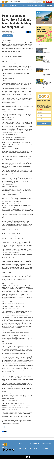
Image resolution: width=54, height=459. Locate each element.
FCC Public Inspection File (34, 443)
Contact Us (43, 445)
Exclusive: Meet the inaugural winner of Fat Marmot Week (47, 51)
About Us (20, 443)
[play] (3, 5)
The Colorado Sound (45, 448)
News (44, 56)
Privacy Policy (32, 445)
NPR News (45, 48)
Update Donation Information (46, 443)
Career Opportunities (22, 448)
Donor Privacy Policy (33, 448)
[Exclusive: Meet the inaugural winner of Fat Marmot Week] (39, 50)
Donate (49, 1)
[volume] (6, 5)
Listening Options (22, 445)
